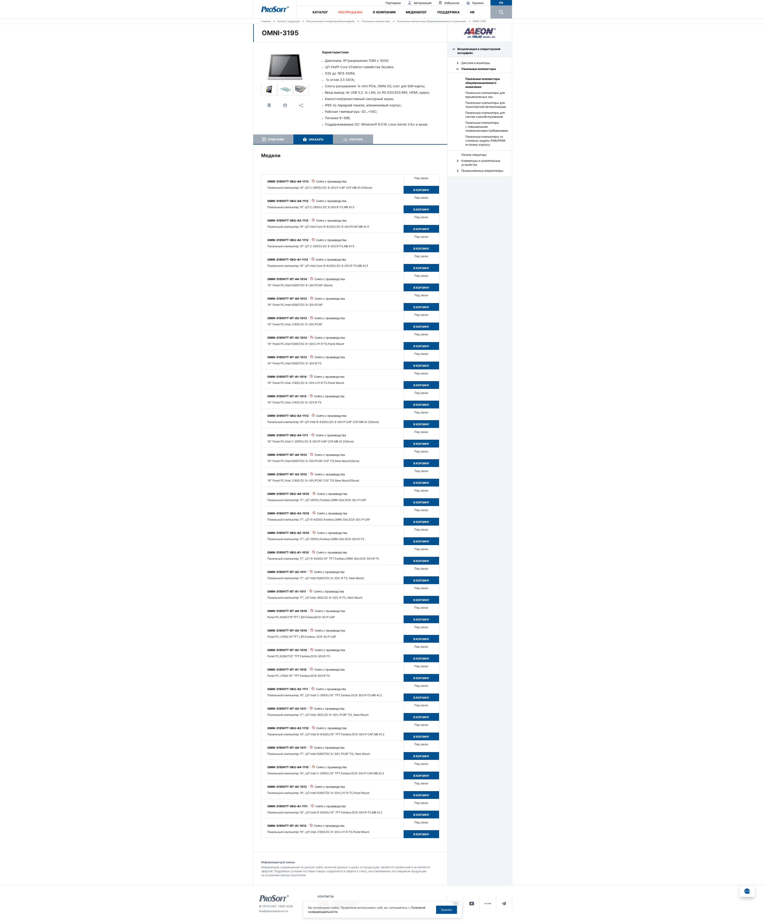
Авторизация (423, 3)
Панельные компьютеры (375, 21)
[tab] (273, 139)
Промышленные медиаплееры (482, 170)
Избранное (451, 3)
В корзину (421, 190)
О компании (384, 12)
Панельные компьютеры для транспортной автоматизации (485, 104)
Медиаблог (416, 12)
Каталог (320, 12)
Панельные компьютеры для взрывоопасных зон (485, 94)
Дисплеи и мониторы (475, 63)
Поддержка (448, 12)
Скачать (356, 139)
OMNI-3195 (479, 21)
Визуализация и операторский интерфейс (330, 21)
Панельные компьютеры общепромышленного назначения (431, 21)
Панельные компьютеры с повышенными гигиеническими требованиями (486, 126)
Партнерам (393, 3)
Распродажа (350, 12)
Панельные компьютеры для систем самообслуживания (485, 114)
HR (472, 12)
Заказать (316, 139)
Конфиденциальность (273, 911)
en (501, 2)
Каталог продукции (288, 21)
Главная (266, 21)
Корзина (478, 3)
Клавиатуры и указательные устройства (480, 162)
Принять (446, 909)
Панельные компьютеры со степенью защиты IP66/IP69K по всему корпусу (485, 140)
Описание (276, 139)
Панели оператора (473, 154)
